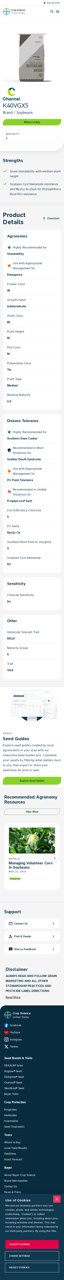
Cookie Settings (19, 1256)
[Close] (56, 1199)
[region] (32, 1237)
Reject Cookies (19, 1267)
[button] (7, 1015)
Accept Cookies (19, 1244)
